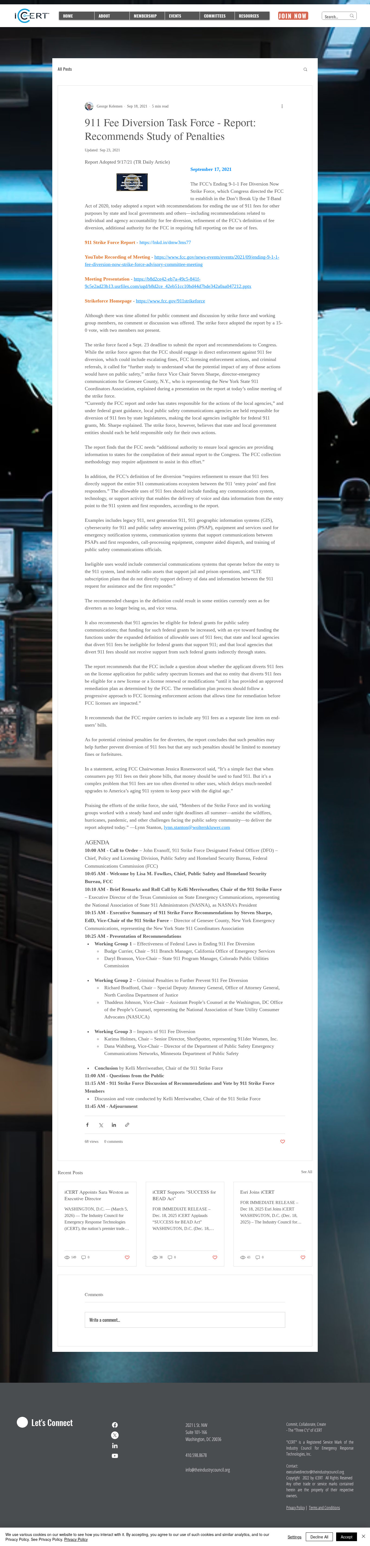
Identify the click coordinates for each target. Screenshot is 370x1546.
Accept (346, 1537)
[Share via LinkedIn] (113, 1124)
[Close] (363, 1537)
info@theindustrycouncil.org (208, 1469)
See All (306, 1172)
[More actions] (282, 106)
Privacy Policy (295, 1508)
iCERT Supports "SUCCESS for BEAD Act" (184, 1195)
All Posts (65, 69)
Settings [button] (294, 1537)
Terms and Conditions (324, 1508)
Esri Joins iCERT (257, 1192)
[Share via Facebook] (87, 1124)
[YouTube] (115, 1456)
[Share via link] (127, 1124)
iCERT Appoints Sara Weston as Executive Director (96, 1195)
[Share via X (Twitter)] (100, 1124)
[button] (305, 69)
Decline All (319, 1537)
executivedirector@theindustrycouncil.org (315, 1472)
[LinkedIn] (115, 1445)
